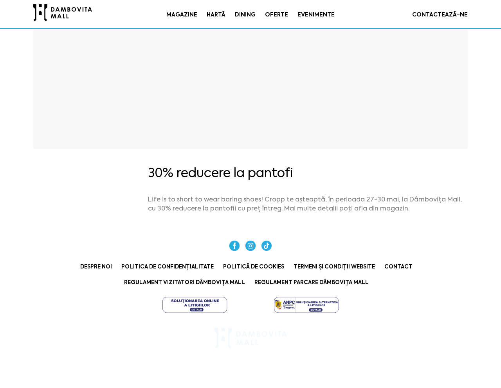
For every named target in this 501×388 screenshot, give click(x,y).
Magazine (181, 14)
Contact (398, 266)
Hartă (216, 14)
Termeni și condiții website (334, 266)
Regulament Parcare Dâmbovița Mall (311, 282)
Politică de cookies (253, 266)
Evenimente (316, 14)
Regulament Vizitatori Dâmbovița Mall (184, 282)
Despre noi (96, 266)
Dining (245, 14)
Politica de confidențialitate (167, 266)
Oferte (276, 14)
